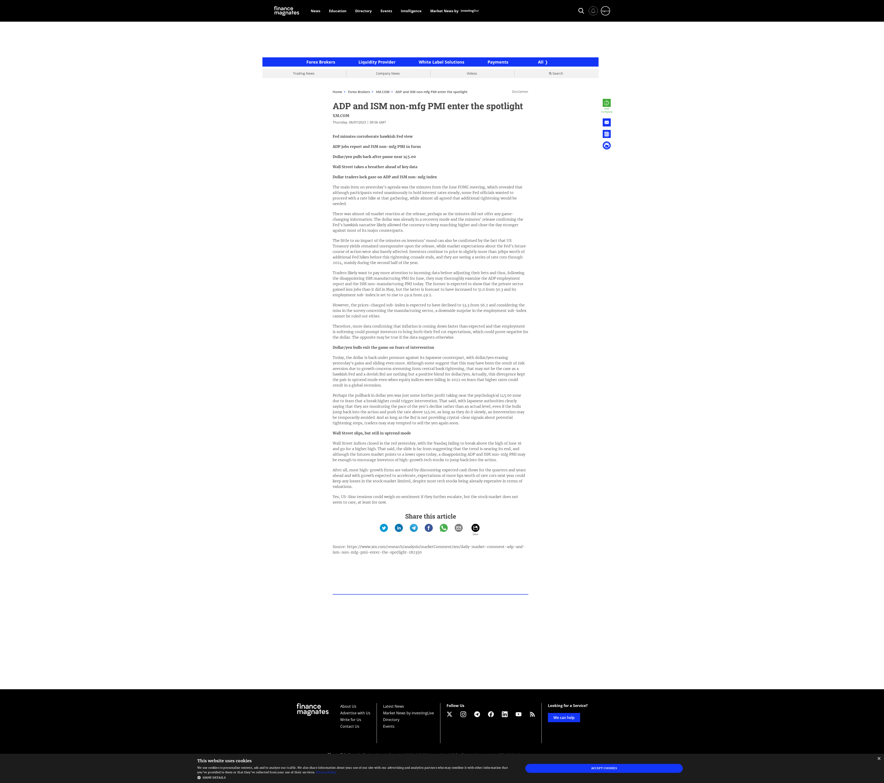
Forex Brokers (320, 62)
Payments (498, 62)
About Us (348, 706)
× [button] (879, 758)
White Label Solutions (441, 62)
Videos (472, 73)
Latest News (393, 706)
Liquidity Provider (376, 62)
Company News (388, 73)
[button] (355, 777)
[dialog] (442, 768)
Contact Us (349, 726)
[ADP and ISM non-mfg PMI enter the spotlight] (383, 528)
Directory (391, 719)
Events (389, 726)
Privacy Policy (326, 772)
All (541, 62)
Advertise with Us (355, 713)
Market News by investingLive (408, 713)
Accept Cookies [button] (604, 768)
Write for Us (350, 719)
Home (337, 92)
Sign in (605, 10)
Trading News (303, 73)
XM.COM (383, 92)
